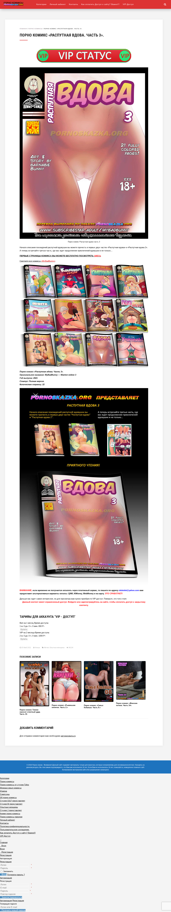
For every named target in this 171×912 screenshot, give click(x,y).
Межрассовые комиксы (11, 788)
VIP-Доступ (128, 4)
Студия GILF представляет (12, 801)
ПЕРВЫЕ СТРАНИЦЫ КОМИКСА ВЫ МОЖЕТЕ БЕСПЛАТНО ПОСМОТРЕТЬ (60, 256)
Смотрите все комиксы (37, 261)
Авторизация (6, 878)
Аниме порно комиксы (10, 813)
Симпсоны (5, 794)
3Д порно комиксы (8, 797)
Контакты (73, 4)
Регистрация (5, 862)
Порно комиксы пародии (11, 817)
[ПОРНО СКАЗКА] (19, 4)
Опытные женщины (57, 648)
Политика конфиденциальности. (15, 826)
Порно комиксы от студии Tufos (14, 785)
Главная (23, 28)
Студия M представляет (11, 804)
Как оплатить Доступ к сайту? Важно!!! (100, 4)
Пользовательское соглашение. (14, 829)
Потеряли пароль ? (16, 874)
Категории (41, 4)
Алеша (37, 648)
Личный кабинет (58, 4)
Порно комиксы (35, 28)
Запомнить (8, 871)
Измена (3, 791)
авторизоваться (68, 736)
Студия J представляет (11, 810)
